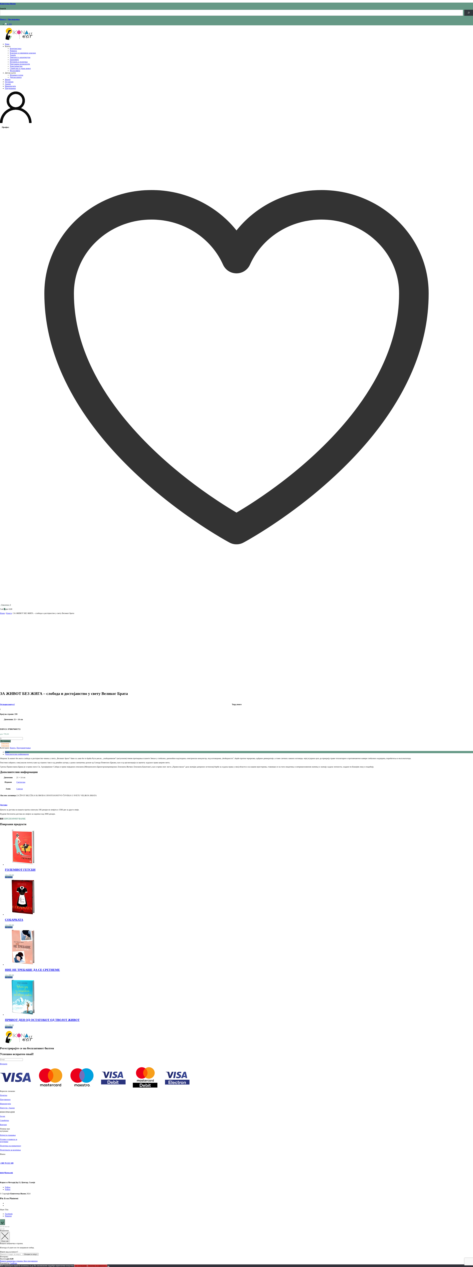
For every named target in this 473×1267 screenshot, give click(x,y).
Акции (8, 84)
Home (2, 613)
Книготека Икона (8, 4)
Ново (7, 44)
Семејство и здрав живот (20, 68)
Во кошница (5, 741)
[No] (108, 1266)
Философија (15, 71)
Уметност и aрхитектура (20, 57)
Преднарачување (24, 748)
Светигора (20, 782)
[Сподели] (6, 1226)
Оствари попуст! (7, 704)
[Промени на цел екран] (3, 1226)
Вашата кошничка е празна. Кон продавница (19, 1261)
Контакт (3, 1125)
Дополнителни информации (17, 754)
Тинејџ (13, 55)
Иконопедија (10, 86)
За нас (2, 1116)
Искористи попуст (31, 1254)
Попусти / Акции (7, 1108)
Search (3, 9)
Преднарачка (10, 88)
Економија (14, 60)
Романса (13, 51)
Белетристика (15, 48)
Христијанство (16, 66)
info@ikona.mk (6, 1173)
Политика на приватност (10, 1146)
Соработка (4, 1120)
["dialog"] (236, 1246)
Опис (7, 752)
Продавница (5, 1099)
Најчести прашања (8, 1135)
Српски (19, 789)
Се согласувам (80, 1266)
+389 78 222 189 (6, 1163)
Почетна (3, 1095)
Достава (3, 805)
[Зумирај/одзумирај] (1, 1226)
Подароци (9, 82)
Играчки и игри (16, 75)
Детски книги (16, 77)
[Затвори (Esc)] (8, 1226)
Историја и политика (19, 62)
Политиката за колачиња (10, 1150)
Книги (9, 613)
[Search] (468, 13)
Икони (7, 79)
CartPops (13, 1263)
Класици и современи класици (23, 53)
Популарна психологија (20, 64)
